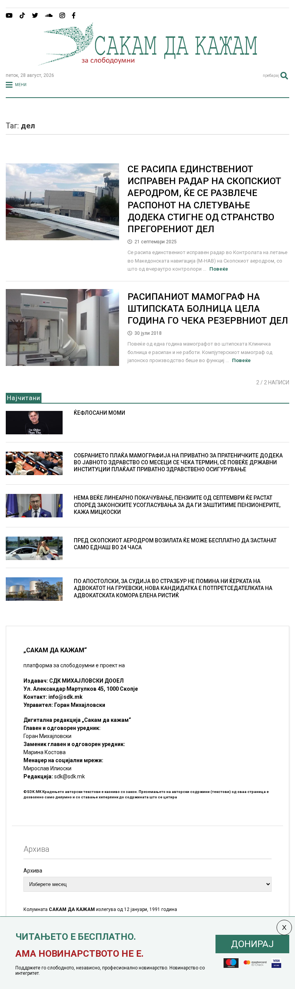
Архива (32, 871)
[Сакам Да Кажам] (147, 63)
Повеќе (218, 269)
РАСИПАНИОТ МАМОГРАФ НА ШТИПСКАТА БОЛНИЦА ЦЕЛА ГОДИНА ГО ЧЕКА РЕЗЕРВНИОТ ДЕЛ (208, 308)
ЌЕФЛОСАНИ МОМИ (99, 413)
